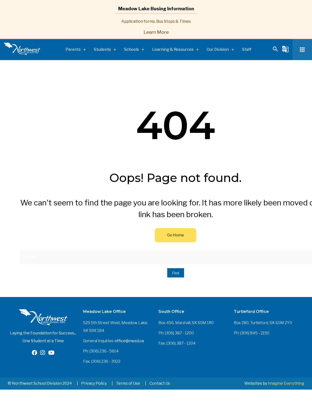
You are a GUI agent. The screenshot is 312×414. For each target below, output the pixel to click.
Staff (246, 49)
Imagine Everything (286, 383)
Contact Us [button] (159, 383)
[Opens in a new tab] (34, 353)
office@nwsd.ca (129, 341)
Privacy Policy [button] (94, 383)
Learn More (156, 32)
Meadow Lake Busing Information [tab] (156, 8)
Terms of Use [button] (128, 383)
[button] (275, 51)
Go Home (175, 235)
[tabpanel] (156, 26)
